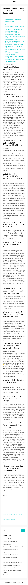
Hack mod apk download (8, 575)
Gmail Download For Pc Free (9, 509)
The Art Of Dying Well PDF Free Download (12, 562)
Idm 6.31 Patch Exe (7, 504)
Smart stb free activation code (10, 541)
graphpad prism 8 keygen (8, 539)
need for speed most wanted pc (10, 557)
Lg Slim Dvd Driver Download (9, 568)
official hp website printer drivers (10, 554)
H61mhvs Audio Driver (8, 560)
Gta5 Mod (5, 499)
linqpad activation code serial (9, 552)
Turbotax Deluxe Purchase (9, 519)
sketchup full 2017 (7, 544)
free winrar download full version (10, 549)
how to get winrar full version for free (11, 565)
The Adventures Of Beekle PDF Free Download (13, 546)
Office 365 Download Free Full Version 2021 (13, 514)
